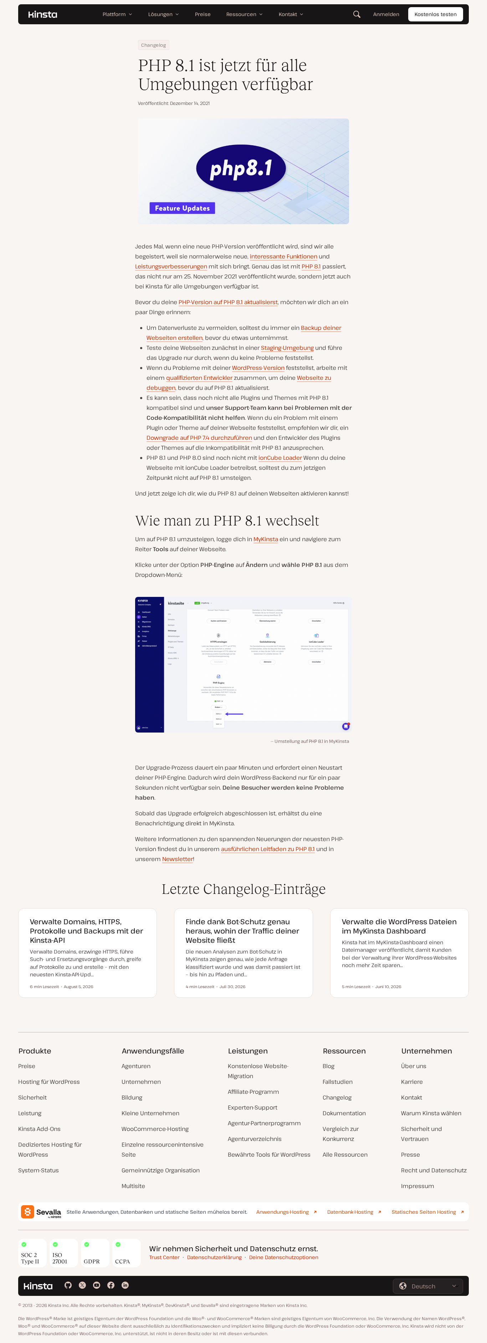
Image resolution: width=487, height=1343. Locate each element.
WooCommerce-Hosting (155, 1129)
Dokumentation (344, 1113)
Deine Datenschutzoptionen (283, 1257)
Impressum (417, 1186)
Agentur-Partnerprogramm (264, 1123)
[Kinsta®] (43, 14)
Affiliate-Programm (253, 1092)
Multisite (133, 1186)
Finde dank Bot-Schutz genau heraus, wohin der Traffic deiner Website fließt (242, 931)
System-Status (38, 1170)
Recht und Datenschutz (434, 1170)
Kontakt (411, 1097)
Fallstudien (338, 1082)
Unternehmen (141, 1082)
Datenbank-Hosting (350, 1211)
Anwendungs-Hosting (282, 1211)
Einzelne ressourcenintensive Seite (163, 1149)
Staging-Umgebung (287, 348)
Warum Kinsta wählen (431, 1113)
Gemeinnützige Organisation (161, 1170)
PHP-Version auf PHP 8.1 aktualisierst (228, 302)
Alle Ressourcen (345, 1154)
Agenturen (136, 1066)
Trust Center (164, 1257)
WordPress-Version (258, 368)
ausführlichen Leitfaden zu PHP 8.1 (268, 849)
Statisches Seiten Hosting (424, 1211)
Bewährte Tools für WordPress (269, 1154)
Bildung (132, 1097)
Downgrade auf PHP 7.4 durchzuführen (199, 438)
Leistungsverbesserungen (171, 266)
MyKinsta (265, 539)
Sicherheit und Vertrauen (421, 1134)
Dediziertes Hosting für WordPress (50, 1149)
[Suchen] (357, 14)
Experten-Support (252, 1107)
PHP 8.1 (311, 266)
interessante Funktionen (283, 256)
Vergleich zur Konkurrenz (341, 1134)
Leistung (29, 1113)
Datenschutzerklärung (214, 1257)
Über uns (413, 1066)
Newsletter (177, 859)
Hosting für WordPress (49, 1082)
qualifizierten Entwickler (199, 378)
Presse (410, 1154)
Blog (328, 1066)
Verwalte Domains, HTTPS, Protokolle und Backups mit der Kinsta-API (86, 931)
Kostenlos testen (436, 14)
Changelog (153, 45)
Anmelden (386, 14)
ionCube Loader (280, 458)
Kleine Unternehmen (150, 1113)
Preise (26, 1066)
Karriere (412, 1082)
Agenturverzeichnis (255, 1139)
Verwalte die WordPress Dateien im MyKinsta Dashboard (399, 926)
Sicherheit (32, 1097)
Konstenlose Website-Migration (258, 1071)
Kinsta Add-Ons (39, 1129)
